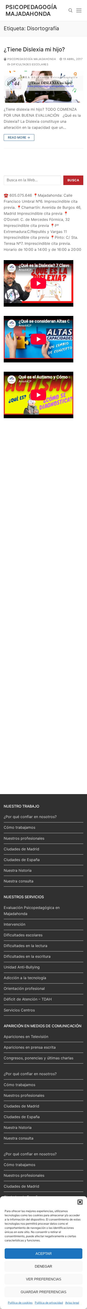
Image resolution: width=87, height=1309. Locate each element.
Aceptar (43, 1254)
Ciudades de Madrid (21, 849)
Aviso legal (72, 1302)
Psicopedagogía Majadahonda (31, 10)
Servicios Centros (19, 1010)
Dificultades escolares (29, 64)
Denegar (43, 1266)
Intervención (14, 924)
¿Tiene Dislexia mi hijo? (34, 49)
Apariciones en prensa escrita (30, 1047)
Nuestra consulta (18, 881)
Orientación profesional (24, 988)
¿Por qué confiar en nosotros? (30, 816)
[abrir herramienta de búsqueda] (70, 10)
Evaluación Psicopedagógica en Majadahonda (32, 910)
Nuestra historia (18, 870)
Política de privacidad (49, 1302)
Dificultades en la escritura (27, 956)
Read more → (19, 137)
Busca (73, 180)
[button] (80, 1202)
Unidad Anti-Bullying (22, 967)
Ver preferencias (43, 1279)
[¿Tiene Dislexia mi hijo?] (43, 87)
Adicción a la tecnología (25, 977)
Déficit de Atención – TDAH (28, 999)
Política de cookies (20, 1302)
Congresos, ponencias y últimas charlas (38, 1058)
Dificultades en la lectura (25, 945)
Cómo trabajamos (19, 827)
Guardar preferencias (43, 1292)
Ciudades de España (22, 859)
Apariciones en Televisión (26, 1036)
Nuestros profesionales (24, 838)
